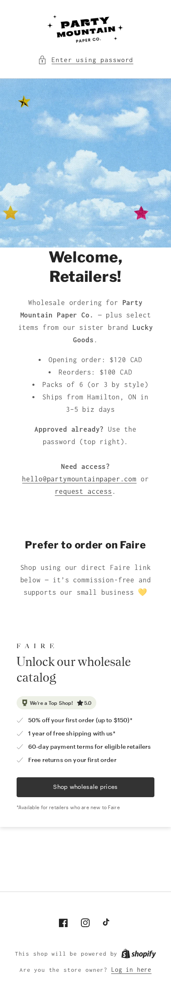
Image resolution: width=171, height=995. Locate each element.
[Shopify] (138, 953)
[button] (85, 60)
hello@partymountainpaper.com (79, 479)
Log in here (131, 969)
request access (83, 491)
